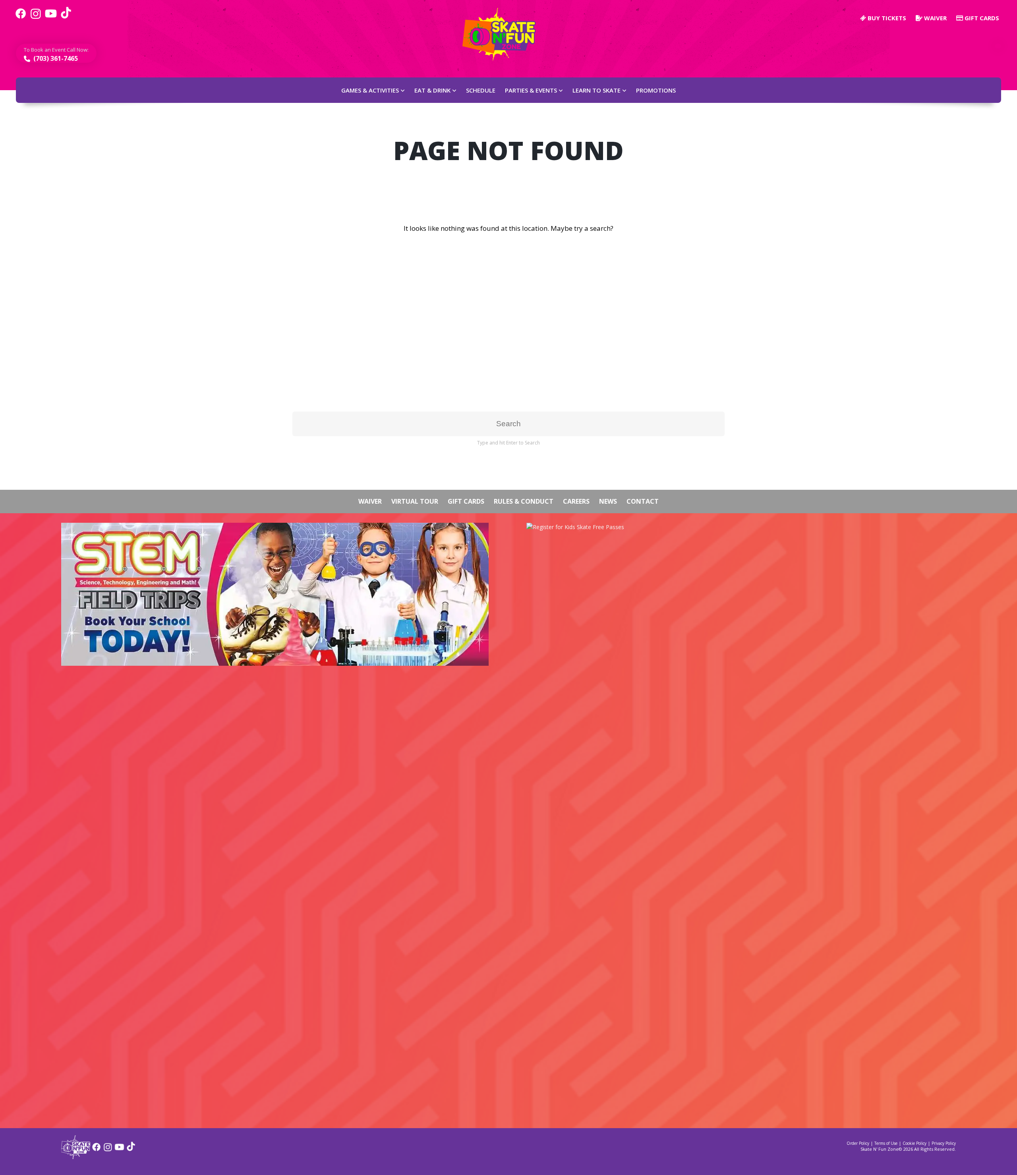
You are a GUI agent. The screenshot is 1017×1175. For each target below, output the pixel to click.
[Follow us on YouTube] (51, 18)
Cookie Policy (914, 1143)
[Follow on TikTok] (131, 1149)
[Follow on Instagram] (107, 1149)
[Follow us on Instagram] (36, 18)
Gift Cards (981, 18)
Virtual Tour (414, 501)
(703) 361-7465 (55, 58)
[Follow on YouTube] (119, 1149)
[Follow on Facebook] (96, 1149)
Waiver (934, 18)
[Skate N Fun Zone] (504, 34)
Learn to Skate (596, 90)
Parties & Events (531, 90)
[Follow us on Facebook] (20, 18)
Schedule (480, 90)
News (608, 501)
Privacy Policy (944, 1143)
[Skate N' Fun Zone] (75, 1156)
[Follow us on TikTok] (66, 18)
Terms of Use (885, 1143)
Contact (642, 501)
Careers (576, 501)
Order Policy (858, 1143)
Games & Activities (370, 90)
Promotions (656, 90)
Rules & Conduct (523, 501)
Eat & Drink (432, 90)
